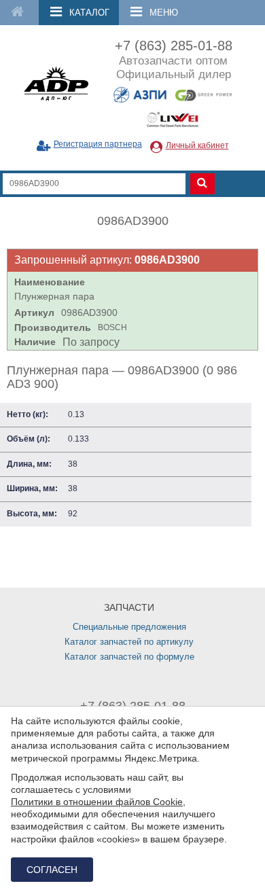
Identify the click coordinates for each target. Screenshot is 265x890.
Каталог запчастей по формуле (129, 657)
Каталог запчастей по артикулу (129, 642)
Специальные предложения (129, 627)
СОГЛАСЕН (51, 869)
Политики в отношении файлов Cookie (97, 801)
